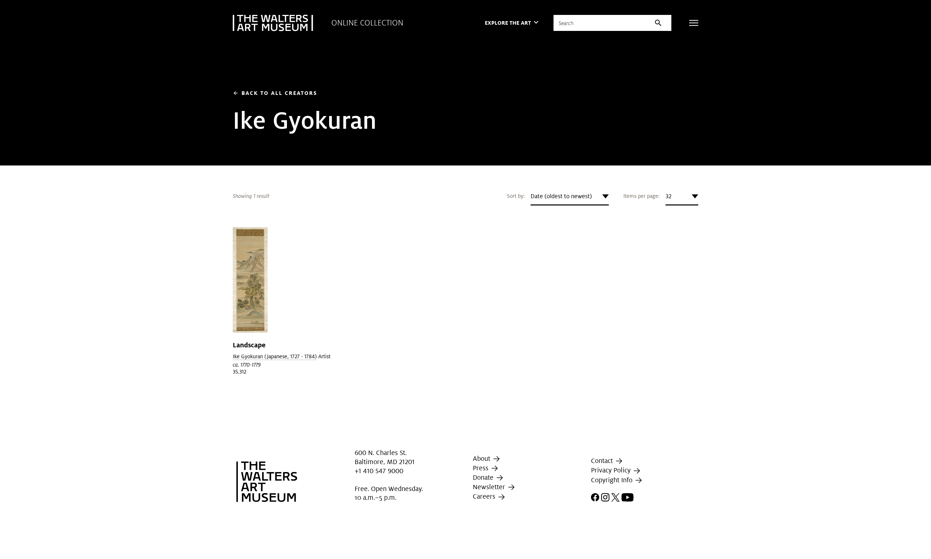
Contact (603, 460)
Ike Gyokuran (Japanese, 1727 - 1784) (275, 356)
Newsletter (490, 487)
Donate (484, 477)
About (482, 458)
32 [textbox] (668, 196)
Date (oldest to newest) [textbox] (561, 196)
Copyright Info (612, 480)
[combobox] (570, 196)
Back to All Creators (275, 92)
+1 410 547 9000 (379, 471)
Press (481, 468)
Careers (485, 496)
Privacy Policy (611, 470)
